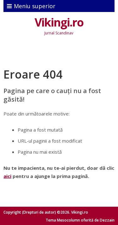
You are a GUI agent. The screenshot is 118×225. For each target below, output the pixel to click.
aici (7, 176)
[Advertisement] (60, 53)
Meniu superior (34, 6)
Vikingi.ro (59, 22)
